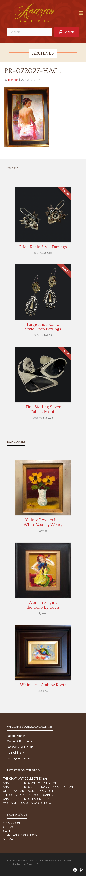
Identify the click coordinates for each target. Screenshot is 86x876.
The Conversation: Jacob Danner (28, 795)
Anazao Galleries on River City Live (30, 782)
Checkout (10, 827)
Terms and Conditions (20, 835)
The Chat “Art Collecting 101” (25, 778)
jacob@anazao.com (20, 758)
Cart (6, 831)
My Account (12, 823)
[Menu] (81, 13)
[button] (66, 32)
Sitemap (8, 839)
